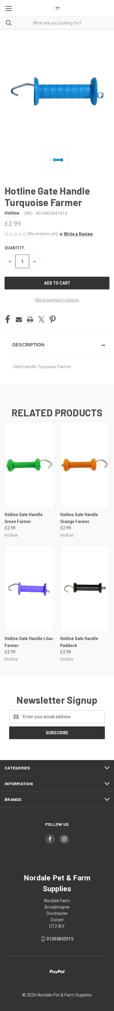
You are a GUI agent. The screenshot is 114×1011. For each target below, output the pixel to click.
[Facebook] (8, 319)
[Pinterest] (53, 319)
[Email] (19, 319)
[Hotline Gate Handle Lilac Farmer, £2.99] (29, 589)
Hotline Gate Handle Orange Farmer (79, 518)
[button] (76, 234)
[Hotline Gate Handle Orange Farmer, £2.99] (84, 465)
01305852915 (60, 939)
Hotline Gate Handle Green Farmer (24, 518)
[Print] (30, 319)
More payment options (57, 300)
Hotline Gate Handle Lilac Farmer (29, 642)
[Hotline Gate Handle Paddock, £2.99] (84, 589)
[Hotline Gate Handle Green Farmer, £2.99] (29, 465)
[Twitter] (41, 319)
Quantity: (15, 247)
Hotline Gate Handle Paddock (79, 642)
